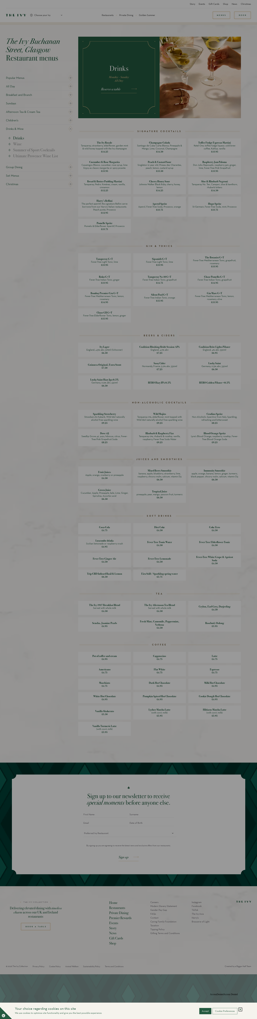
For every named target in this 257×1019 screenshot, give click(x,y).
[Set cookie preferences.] (6, 1013)
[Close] (240, 1009)
